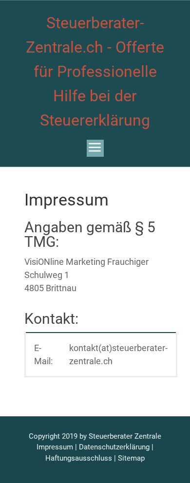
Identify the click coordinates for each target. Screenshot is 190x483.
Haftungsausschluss (78, 458)
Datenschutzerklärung (114, 447)
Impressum (55, 447)
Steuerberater (111, 436)
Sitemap (131, 458)
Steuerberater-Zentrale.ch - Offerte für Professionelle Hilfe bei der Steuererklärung (95, 72)
